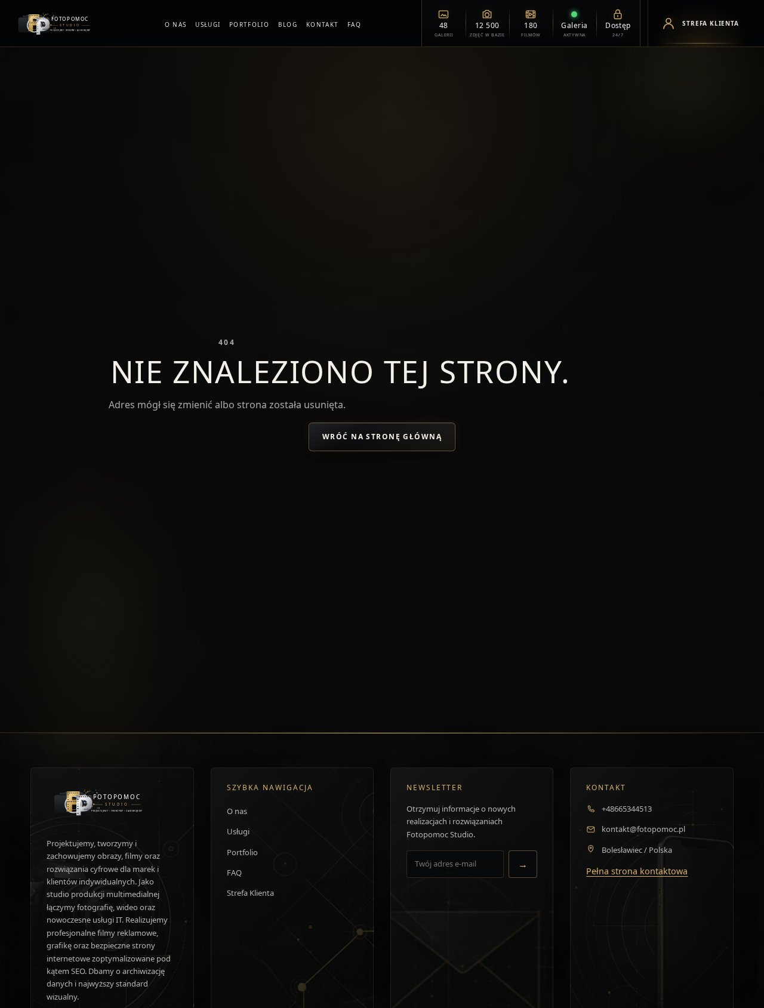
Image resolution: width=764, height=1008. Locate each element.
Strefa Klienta (250, 892)
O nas (176, 24)
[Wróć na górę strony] (27, 986)
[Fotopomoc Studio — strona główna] (58, 23)
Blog (287, 24)
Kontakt (322, 24)
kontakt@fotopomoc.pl (643, 829)
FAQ (354, 24)
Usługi (207, 24)
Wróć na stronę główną (382, 436)
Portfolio (249, 24)
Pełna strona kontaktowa (637, 871)
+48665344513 (627, 808)
